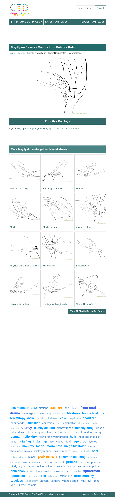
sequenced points (89, 466)
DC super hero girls (87, 423)
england (40, 432)
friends (68, 432)
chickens (33, 423)
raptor (30, 466)
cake (63, 418)
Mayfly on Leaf (50, 227)
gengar (16, 436)
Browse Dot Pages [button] (28, 22)
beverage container (33, 413)
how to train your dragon (53, 436)
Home (12, 53)
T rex (42, 476)
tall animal (53, 476)
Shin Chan (18, 471)
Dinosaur (15, 428)
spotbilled (18, 476)
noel (95, 451)
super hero (32, 476)
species (77, 471)
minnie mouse (62, 451)
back (67, 407)
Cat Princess (75, 418)
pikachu (22, 457)
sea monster (20, 408)
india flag (24, 441)
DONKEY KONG (84, 428)
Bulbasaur (53, 418)
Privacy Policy (100, 494)
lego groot (80, 441)
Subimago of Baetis (52, 188)
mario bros (54, 446)
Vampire (55, 480)
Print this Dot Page (57, 121)
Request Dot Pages (92, 22)
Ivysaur (60, 441)
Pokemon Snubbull (53, 462)
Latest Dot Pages (56, 22)
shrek (29, 471)
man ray (28, 446)
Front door (87, 432)
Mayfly (30, 53)
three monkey (84, 476)
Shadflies (80, 188)
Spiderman (91, 471)
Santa (58, 466)
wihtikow (86, 480)
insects (60, 128)
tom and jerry (31, 481)
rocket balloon (44, 466)
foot (60, 432)
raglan (22, 466)
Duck (30, 432)
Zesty (22, 484)
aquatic (52, 128)
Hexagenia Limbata (19, 304)
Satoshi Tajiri (70, 466)
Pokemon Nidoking (72, 457)
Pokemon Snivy (31, 462)
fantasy (51, 432)
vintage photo (70, 480)
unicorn (44, 480)
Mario (40, 446)
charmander (18, 423)
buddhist (41, 418)
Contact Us (88, 494)
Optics (14, 457)
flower (76, 128)
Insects (21, 53)
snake (47, 471)
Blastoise (73, 413)
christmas (48, 423)
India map (40, 441)
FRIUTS (76, 432)
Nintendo (85, 451)
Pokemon (47, 456)
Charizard (89, 418)
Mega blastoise (75, 446)
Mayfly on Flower (84, 227)
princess (84, 462)
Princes (71, 462)
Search (100, 8)
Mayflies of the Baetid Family (24, 265)
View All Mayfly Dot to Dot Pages (87, 311)
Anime (56, 407)
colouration (69, 423)
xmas (96, 480)
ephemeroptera (29, 128)
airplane (43, 407)
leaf (68, 441)
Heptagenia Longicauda (55, 304)
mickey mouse (43, 451)
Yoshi (14, 484)
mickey (28, 451)
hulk (73, 436)
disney (26, 428)
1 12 (34, 408)
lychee (93, 441)
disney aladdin (44, 428)
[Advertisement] (57, 33)
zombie (31, 484)
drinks (22, 432)
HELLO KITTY (30, 436)
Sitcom (38, 471)
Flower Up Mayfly (84, 304)
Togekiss (17, 480)
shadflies (42, 128)
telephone (66, 475)
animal (68, 128)
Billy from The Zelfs (56, 413)
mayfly (18, 128)
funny (98, 432)
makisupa (15, 446)
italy (51, 441)
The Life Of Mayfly (19, 188)
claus (58, 423)
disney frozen (65, 427)
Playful (32, 456)
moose (76, 451)
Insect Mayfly (82, 265)
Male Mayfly (49, 265)
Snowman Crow (62, 471)
